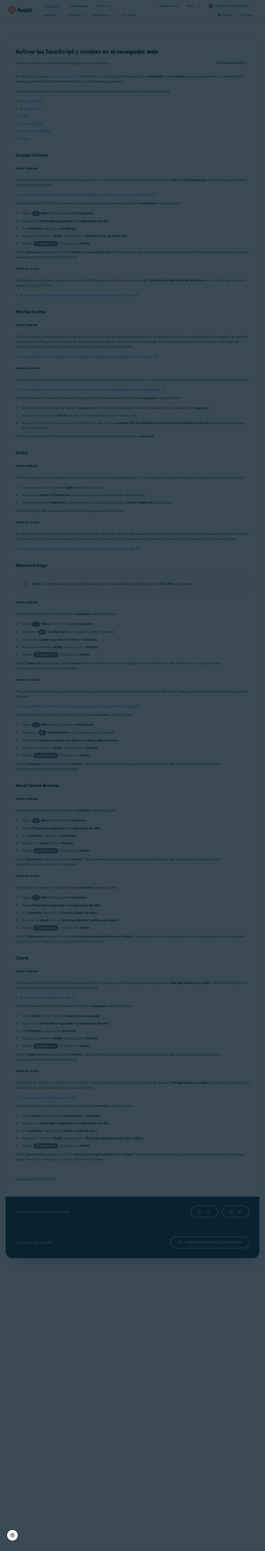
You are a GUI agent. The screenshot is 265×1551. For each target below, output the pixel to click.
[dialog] (132, 775)
